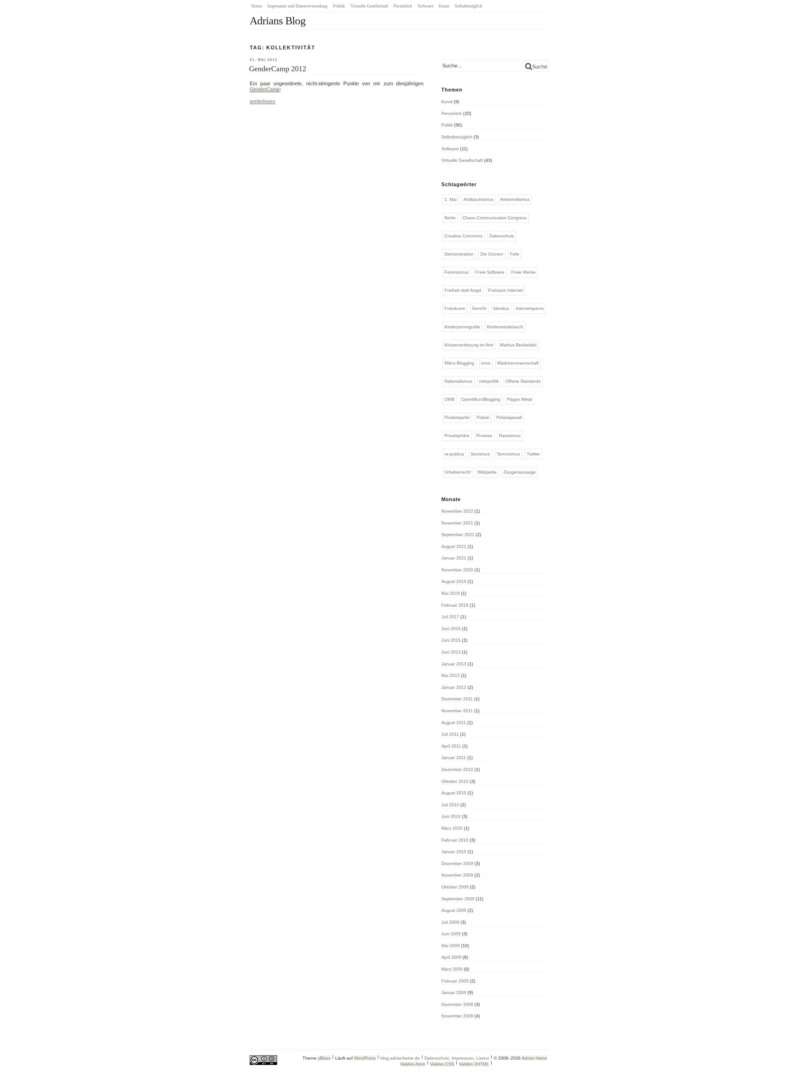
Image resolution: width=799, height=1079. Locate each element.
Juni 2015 (451, 640)
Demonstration (458, 253)
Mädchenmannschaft (518, 362)
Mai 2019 (450, 593)
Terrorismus (508, 453)
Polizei (483, 417)
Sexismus (480, 453)
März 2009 (452, 969)
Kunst (444, 6)
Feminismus (456, 272)
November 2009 (457, 875)
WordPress (365, 1058)
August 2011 (453, 722)
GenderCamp (265, 89)
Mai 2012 (450, 675)
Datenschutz (501, 235)
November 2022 (457, 511)
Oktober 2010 (454, 781)
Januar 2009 (453, 992)
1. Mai (450, 199)
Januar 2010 (453, 851)
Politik (339, 6)
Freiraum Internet (505, 290)
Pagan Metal (519, 399)
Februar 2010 (454, 840)
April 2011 (451, 745)
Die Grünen (491, 253)
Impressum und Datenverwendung (297, 6)
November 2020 (457, 569)
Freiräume (454, 308)
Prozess (484, 435)
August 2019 (453, 581)
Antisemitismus (515, 199)
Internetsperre (530, 308)
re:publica (454, 453)
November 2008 (457, 1015)
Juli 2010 (450, 804)
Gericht (479, 308)
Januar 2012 (453, 687)
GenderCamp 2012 (277, 69)
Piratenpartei (457, 417)
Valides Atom (412, 1064)
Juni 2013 (451, 651)
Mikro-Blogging (459, 362)
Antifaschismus (478, 199)
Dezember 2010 (457, 769)
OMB (449, 399)
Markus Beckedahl (518, 344)
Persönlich (403, 6)
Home (256, 6)
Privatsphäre (456, 435)
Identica (501, 308)
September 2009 (457, 898)
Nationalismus (458, 381)
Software (426, 6)
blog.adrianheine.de (400, 1058)
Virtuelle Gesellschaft (369, 6)
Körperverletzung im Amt (468, 344)
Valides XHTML (474, 1064)
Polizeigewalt (509, 417)
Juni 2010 (451, 816)
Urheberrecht (457, 472)
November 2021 (457, 522)
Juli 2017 (450, 616)
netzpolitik (489, 381)
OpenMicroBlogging (480, 399)
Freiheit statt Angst (462, 290)
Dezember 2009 (457, 863)
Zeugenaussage (519, 472)
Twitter (533, 453)
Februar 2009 (454, 980)
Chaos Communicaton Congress (495, 217)
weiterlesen (262, 101)
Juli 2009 (450, 922)
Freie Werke (523, 272)
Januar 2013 (453, 663)
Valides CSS (442, 1064)
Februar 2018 (454, 605)
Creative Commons (463, 235)
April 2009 (451, 957)
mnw (485, 362)
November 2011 (457, 710)
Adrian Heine (534, 1058)
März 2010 (452, 828)
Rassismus (510, 435)
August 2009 (453, 910)
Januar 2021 (453, 557)
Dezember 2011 (457, 698)
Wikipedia (487, 472)
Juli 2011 (450, 734)
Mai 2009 (450, 945)
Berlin (450, 217)
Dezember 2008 (457, 1004)
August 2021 (453, 546)
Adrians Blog (278, 21)
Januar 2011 (453, 757)
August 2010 (453, 792)
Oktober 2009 (454, 886)
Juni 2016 (451, 628)
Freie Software (489, 272)
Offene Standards (523, 381)
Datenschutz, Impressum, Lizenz (456, 1058)
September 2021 (457, 534)
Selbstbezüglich (468, 6)
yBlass (324, 1058)
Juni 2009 (451, 933)
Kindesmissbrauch (505, 326)
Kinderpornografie (462, 326)
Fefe (514, 253)
